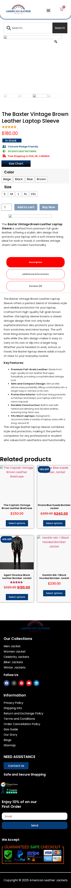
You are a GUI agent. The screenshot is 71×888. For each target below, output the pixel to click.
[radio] (7, 179)
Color (9, 172)
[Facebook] (6, 683)
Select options (17, 523)
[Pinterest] (21, 683)
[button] (48, 10)
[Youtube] (29, 683)
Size (7, 187)
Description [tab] (35, 262)
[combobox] (28, 28)
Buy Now (48, 207)
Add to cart (25, 207)
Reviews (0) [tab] (35, 286)
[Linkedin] (36, 683)
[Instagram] (14, 683)
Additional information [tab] (35, 274)
